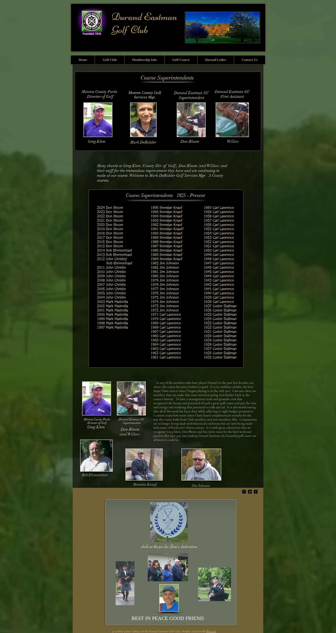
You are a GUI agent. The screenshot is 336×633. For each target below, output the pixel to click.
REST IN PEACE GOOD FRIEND (168, 618)
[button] (109, 59)
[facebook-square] (256, 492)
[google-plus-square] (244, 492)
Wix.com (211, 631)
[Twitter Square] (250, 492)
